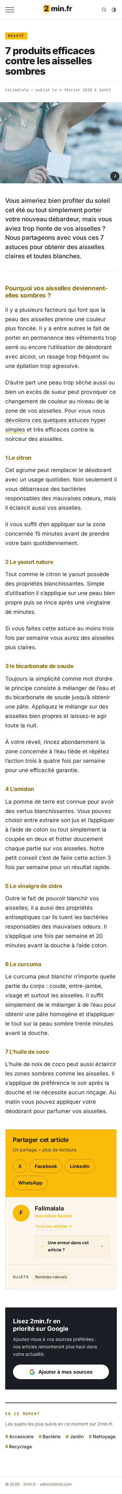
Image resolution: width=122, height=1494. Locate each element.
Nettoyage (104, 1436)
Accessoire (21, 1436)
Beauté (16, 35)
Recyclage (20, 1446)
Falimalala (17, 90)
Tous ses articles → (53, 1226)
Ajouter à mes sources (65, 1372)
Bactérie (52, 1436)
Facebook (46, 1166)
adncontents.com (56, 1484)
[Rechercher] (104, 10)
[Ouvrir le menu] (9, 9)
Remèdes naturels (51, 1277)
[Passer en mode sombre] (114, 10)
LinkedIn (79, 1166)
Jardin (76, 1436)
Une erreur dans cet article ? (68, 1246)
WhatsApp (30, 1182)
